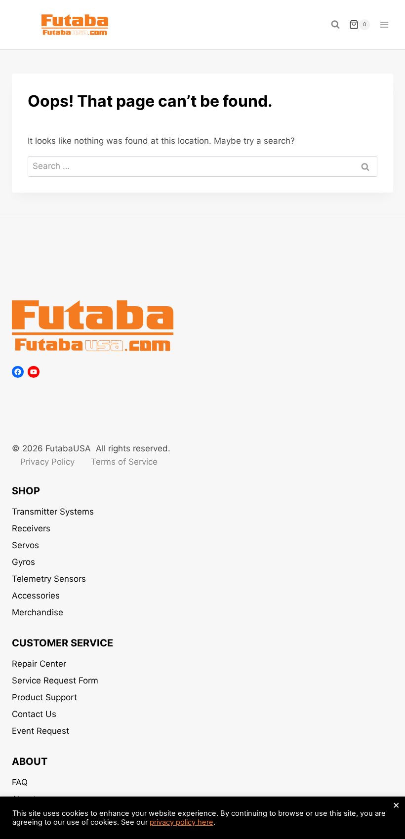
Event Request (40, 731)
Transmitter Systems (53, 512)
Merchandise (37, 612)
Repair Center (39, 664)
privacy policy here (181, 822)
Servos (25, 545)
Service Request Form (55, 680)
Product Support (44, 697)
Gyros (23, 562)
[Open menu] (384, 24)
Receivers (31, 528)
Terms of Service (124, 462)
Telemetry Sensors (49, 579)
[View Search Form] (335, 25)
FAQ (20, 782)
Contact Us (34, 714)
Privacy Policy (47, 462)
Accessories (36, 595)
